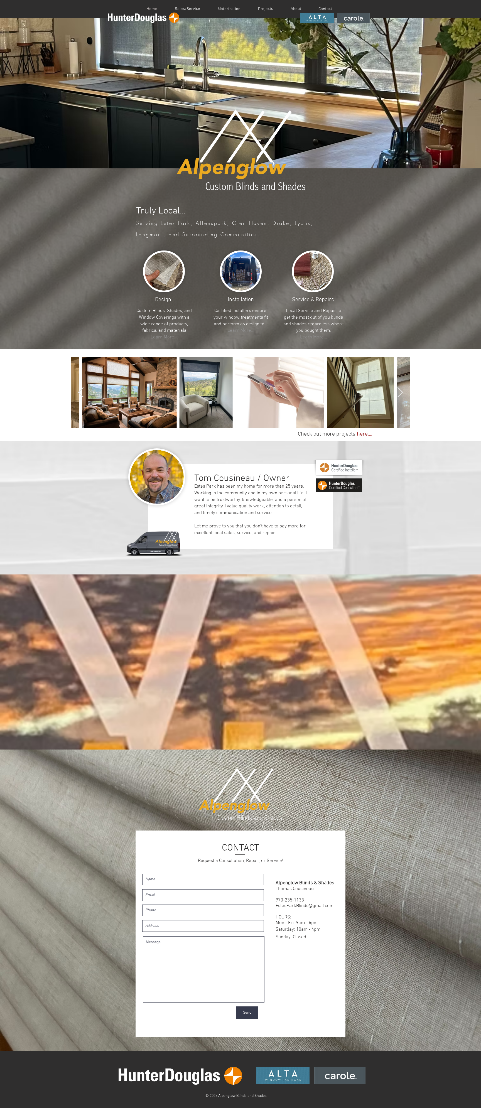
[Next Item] (400, 392)
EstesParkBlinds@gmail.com (304, 906)
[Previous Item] (81, 392)
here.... (364, 434)
